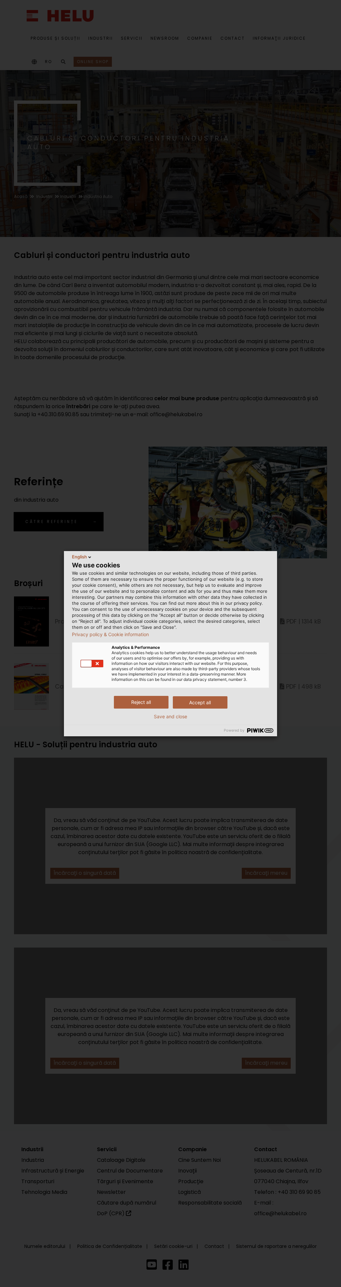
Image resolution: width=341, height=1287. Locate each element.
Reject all (141, 702)
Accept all (200, 702)
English (79, 556)
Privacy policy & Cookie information (110, 634)
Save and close (170, 716)
